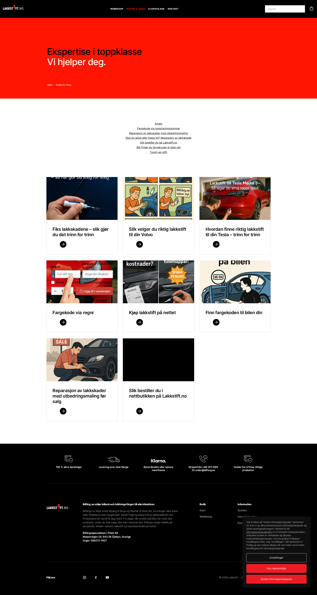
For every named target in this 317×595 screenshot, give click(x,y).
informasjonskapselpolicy (259, 532)
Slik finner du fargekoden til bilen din (158, 147)
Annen (158, 123)
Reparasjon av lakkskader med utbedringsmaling (158, 133)
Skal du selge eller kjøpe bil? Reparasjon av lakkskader (158, 137)
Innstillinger (276, 557)
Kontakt (173, 9)
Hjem (49, 84)
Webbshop (116, 9)
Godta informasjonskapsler (276, 579)
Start (203, 510)
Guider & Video (136, 9)
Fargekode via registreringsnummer (158, 128)
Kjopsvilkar (156, 9)
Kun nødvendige (276, 568)
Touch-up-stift (158, 152)
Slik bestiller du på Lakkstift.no (158, 142)
